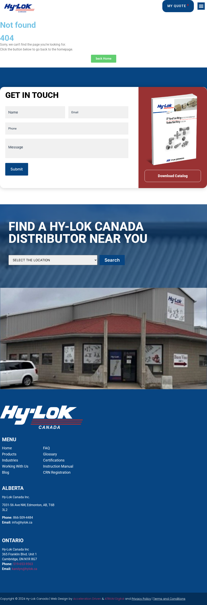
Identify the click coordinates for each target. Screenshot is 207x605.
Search (112, 260)
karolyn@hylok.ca (24, 569)
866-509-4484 (23, 517)
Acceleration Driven (87, 599)
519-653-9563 (23, 564)
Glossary (50, 454)
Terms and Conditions (169, 599)
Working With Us (15, 466)
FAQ (46, 448)
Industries (10, 460)
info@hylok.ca (22, 522)
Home (7, 448)
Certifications (53, 460)
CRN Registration (57, 472)
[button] (201, 6)
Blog (5, 472)
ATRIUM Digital (114, 599)
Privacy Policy (141, 599)
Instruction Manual (58, 466)
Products (9, 454)
